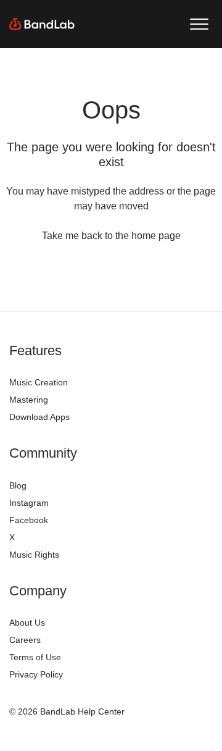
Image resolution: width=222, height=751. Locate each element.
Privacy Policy (36, 674)
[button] (199, 24)
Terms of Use (35, 657)
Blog (18, 485)
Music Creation (38, 382)
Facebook (28, 520)
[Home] (42, 24)
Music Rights (34, 555)
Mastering (28, 400)
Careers (25, 640)
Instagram (29, 503)
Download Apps (39, 417)
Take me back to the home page (111, 235)
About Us (27, 622)
